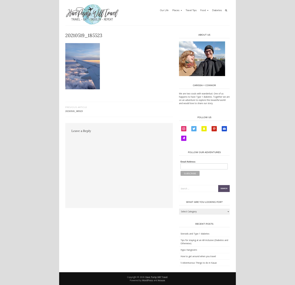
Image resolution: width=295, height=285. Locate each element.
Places (175, 10)
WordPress (147, 280)
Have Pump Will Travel (156, 277)
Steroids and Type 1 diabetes (195, 233)
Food (203, 10)
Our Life (164, 10)
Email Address (188, 161)
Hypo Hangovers (189, 249)
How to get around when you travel (198, 256)
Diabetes (217, 10)
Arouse (161, 280)
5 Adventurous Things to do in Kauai (199, 262)
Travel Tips (191, 10)
